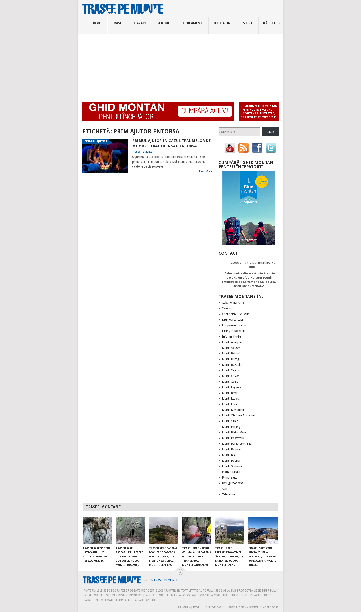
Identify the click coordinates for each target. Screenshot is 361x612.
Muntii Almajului (232, 342)
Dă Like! (270, 23)
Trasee (117, 23)
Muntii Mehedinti (233, 409)
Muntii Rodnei (231, 460)
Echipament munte (234, 325)
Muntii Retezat (231, 449)
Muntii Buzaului (232, 364)
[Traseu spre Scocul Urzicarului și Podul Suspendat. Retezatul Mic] (97, 530)
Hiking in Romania (233, 331)
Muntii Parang (231, 426)
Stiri (247, 23)
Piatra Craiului (231, 472)
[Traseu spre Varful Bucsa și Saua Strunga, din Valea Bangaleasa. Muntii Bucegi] (263, 530)
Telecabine (222, 23)
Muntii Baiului (231, 353)
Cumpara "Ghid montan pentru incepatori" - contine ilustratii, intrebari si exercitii (258, 111)
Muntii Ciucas (230, 376)
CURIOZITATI (214, 607)
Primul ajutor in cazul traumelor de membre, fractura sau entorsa (171, 143)
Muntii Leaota (231, 398)
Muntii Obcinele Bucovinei (238, 415)
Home (96, 23)
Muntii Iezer (230, 393)
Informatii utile (231, 336)
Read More (205, 171)
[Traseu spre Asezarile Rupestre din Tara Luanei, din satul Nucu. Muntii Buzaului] (130, 530)
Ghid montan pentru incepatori (253, 607)
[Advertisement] (180, 65)
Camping (227, 308)
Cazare (140, 23)
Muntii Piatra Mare (234, 432)
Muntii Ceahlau (231, 370)
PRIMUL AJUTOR (189, 607)
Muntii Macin (230, 404)
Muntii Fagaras (231, 387)
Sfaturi (164, 23)
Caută (270, 131)
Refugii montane (232, 483)
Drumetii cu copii (232, 319)
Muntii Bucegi (231, 359)
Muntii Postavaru (233, 438)
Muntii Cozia (230, 381)
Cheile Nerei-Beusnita (235, 314)
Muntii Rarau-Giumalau (237, 443)
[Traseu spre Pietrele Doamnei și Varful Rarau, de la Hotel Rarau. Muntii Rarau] (229, 530)
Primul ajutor (230, 477)
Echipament (192, 23)
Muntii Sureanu (232, 466)
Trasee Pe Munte (142, 151)
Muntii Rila (229, 455)
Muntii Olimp (230, 421)
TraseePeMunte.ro (168, 580)
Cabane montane (233, 302)
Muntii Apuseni (231, 347)
